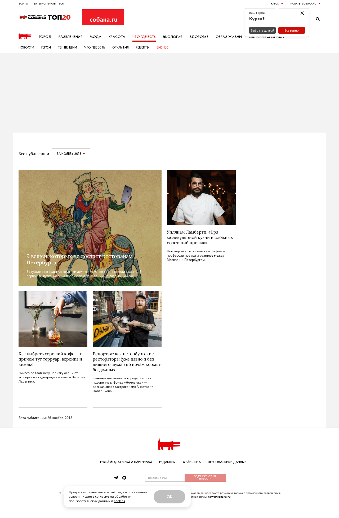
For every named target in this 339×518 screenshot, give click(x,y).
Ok (169, 496)
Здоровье (198, 36)
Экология (172, 36)
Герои (46, 47)
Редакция (167, 462)
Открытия (120, 47)
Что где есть (144, 36)
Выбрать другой (262, 30)
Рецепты (142, 47)
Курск (275, 3)
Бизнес (162, 47)
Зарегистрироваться (49, 3)
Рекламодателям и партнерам (126, 462)
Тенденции (67, 47)
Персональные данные (227, 462)
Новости (26, 47)
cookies (119, 501)
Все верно (291, 30)
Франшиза (192, 462)
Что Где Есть (94, 47)
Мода (95, 36)
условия (75, 496)
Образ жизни (229, 36)
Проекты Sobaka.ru (302, 3)
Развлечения (70, 36)
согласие (102, 496)
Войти (23, 3)
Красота (117, 36)
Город (45, 36)
